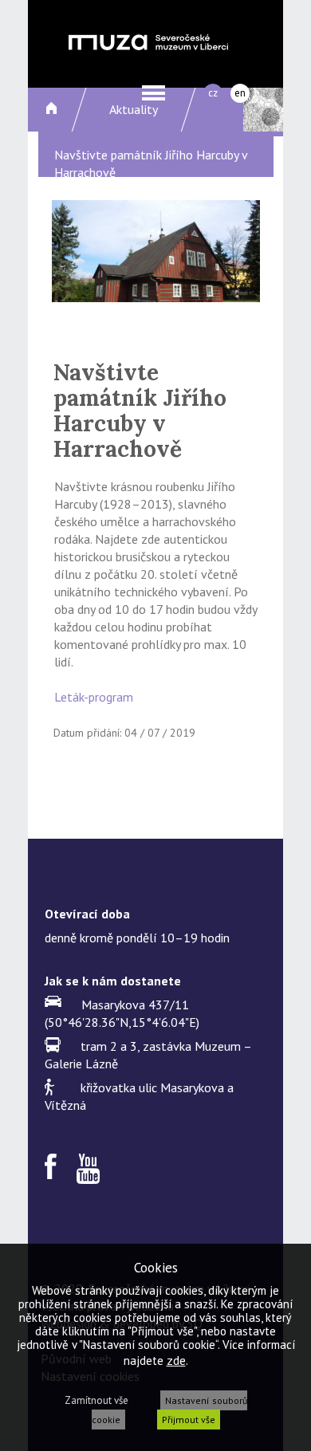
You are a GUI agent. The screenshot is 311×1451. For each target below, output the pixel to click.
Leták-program (93, 697)
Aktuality (133, 109)
